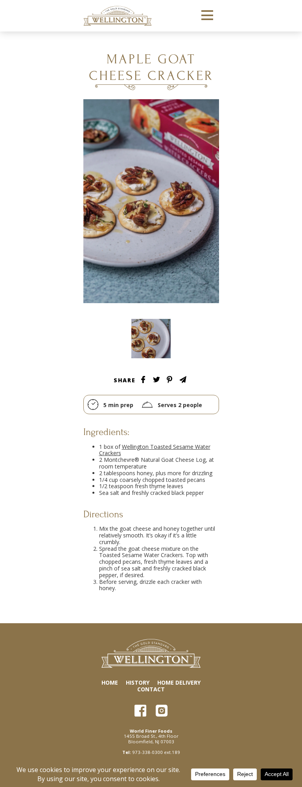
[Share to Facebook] (143, 379)
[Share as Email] (182, 379)
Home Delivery (179, 682)
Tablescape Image (151, 338)
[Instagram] (162, 711)
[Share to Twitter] (156, 379)
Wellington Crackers (117, 16)
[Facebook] (140, 711)
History (137, 682)
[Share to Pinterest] (169, 379)
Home (109, 682)
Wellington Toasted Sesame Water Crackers (154, 450)
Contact (151, 689)
